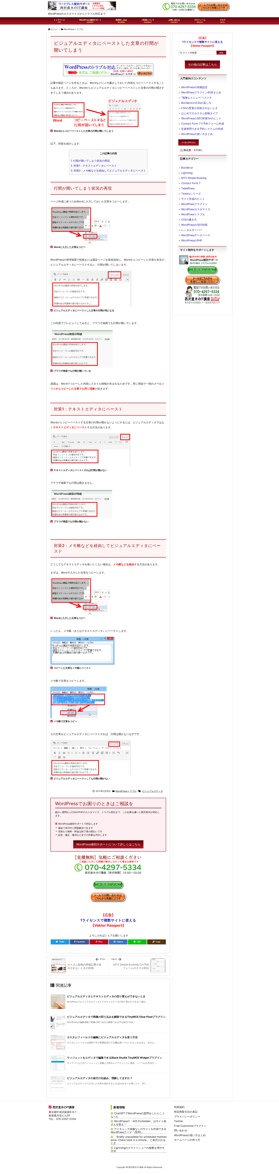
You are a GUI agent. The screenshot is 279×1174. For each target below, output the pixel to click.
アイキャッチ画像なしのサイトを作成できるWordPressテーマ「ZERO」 (138, 1130)
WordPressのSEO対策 (194, 224)
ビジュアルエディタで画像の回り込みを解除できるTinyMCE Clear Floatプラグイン (116, 1016)
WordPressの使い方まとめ (197, 134)
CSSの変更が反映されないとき (199, 108)
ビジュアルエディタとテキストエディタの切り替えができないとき (106, 996)
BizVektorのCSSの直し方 (196, 102)
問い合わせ (180, 1130)
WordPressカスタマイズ (195, 209)
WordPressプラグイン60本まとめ (201, 92)
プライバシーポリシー (187, 1116)
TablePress (188, 188)
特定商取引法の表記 (186, 1111)
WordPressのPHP (191, 240)
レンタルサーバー (191, 230)
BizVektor (187, 167)
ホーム (54, 29)
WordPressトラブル (73, 29)
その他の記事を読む (188, 142)
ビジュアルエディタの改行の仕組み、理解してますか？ (99, 1078)
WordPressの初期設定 (194, 87)
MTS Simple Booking (193, 177)
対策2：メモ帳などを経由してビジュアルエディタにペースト (108, 170)
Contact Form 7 (190, 183)
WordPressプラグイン (194, 204)
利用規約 (179, 1107)
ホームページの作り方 (187, 1139)
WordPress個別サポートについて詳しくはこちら (108, 844)
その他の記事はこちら (202, 64)
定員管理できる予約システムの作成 (202, 128)
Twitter (178, 1121)
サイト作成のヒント (193, 198)
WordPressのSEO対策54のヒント (201, 118)
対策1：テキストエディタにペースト (94, 165)
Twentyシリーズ (191, 193)
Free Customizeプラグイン (190, 1125)
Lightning (187, 172)
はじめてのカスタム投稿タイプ (199, 113)
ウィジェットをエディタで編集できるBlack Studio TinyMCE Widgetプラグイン (114, 1057)
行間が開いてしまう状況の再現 (90, 160)
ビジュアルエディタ (152, 791)
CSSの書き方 (189, 219)
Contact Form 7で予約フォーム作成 (202, 123)
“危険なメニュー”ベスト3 (196, 97)
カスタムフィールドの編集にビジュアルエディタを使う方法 (102, 1037)
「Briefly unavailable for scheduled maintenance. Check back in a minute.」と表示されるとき (139, 1140)
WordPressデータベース (195, 235)
